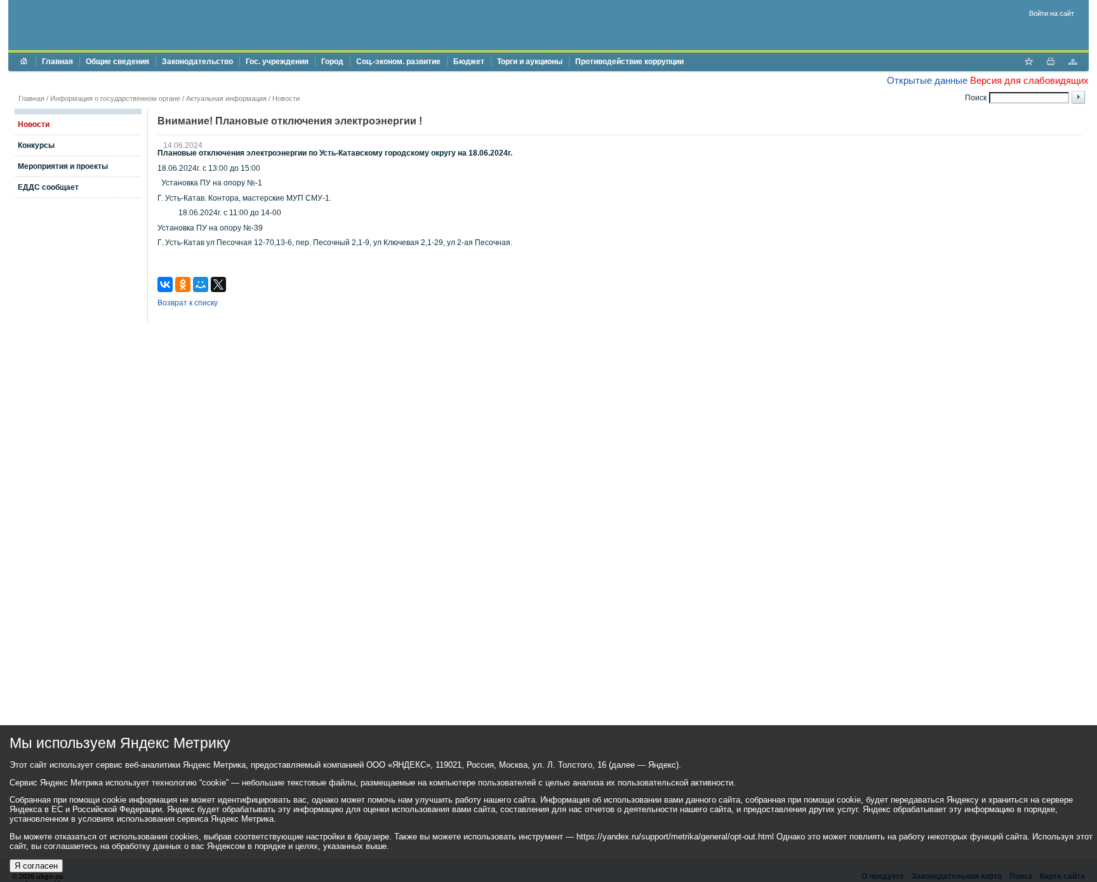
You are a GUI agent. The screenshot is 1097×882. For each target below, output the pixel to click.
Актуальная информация (226, 98)
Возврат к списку (187, 303)
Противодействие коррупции (629, 61)
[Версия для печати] (1050, 63)
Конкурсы (36, 145)
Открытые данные (927, 80)
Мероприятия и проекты (63, 166)
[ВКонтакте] (165, 284)
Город (332, 61)
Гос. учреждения (277, 61)
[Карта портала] (1073, 63)
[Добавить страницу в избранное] (1028, 63)
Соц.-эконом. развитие (398, 61)
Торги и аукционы (529, 61)
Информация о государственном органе (115, 98)
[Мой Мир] (200, 284)
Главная (57, 61)
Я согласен (36, 866)
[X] (218, 284)
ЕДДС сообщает (48, 187)
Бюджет (468, 61)
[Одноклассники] (182, 284)
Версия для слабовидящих (1029, 80)
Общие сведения (117, 61)
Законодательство (197, 61)
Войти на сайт (1051, 13)
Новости (286, 98)
